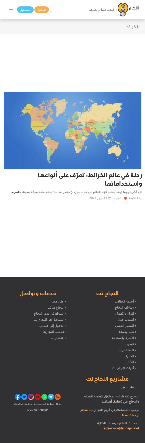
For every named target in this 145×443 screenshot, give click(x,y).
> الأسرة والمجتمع (123, 338)
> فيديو (131, 344)
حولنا (59, 403)
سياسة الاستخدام (23, 403)
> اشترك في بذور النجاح (50, 313)
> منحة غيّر (128, 387)
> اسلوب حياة (127, 319)
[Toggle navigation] (11, 9)
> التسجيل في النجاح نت (50, 319)
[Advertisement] (72, 60)
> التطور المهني (125, 325)
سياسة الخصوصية (43, 403)
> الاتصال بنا (58, 338)
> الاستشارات (127, 350)
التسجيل (25, 10)
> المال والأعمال (125, 313)
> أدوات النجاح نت (124, 368)
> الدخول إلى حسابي (53, 325)
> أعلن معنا (59, 301)
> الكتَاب (131, 362)
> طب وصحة (127, 332)
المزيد (15, 192)
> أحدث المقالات (125, 301)
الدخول (41, 10)
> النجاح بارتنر (56, 307)
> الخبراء (130, 356)
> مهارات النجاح (125, 307)
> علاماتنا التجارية (54, 332)
